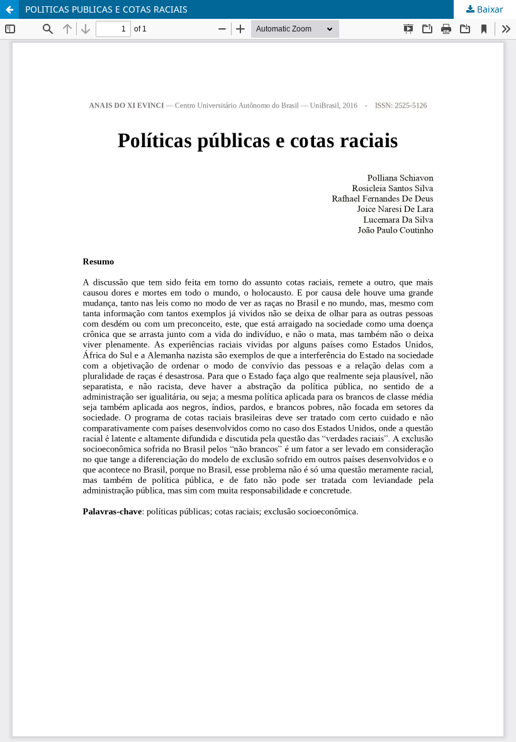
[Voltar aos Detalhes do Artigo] (9, 9)
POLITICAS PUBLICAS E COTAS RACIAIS (106, 9)
